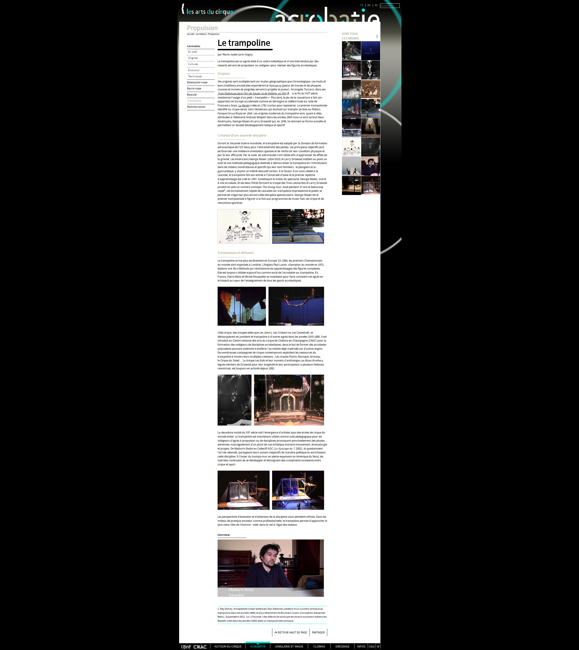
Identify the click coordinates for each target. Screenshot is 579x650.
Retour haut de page (292, 632)
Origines (193, 58)
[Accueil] (210, 12)
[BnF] (182, 9)
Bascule (192, 94)
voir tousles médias (350, 36)
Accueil (191, 34)
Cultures (193, 64)
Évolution (194, 70)
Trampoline (194, 101)
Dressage (342, 647)
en (369, 5)
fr (361, 5)
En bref (192, 52)
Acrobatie (201, 34)
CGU (372, 647)
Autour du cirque (228, 647)
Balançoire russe (197, 82)
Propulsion (213, 34)
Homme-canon (196, 107)
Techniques (195, 76)
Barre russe (194, 88)
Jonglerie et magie (289, 647)
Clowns (319, 647)
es (376, 5)
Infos (361, 647)
